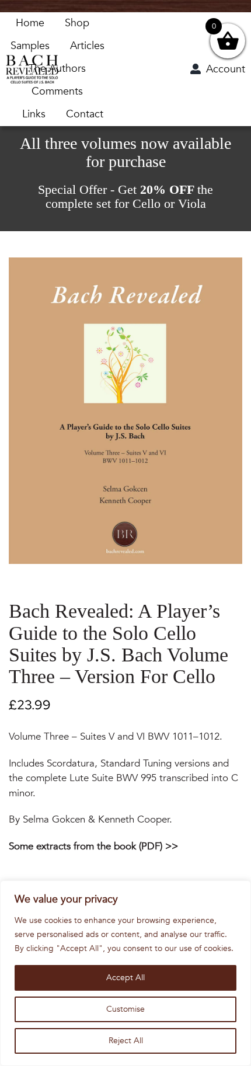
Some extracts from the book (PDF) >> (93, 846)
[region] (125, 973)
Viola (192, 203)
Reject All (126, 1040)
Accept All (125, 977)
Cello (147, 203)
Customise (125, 1009)
